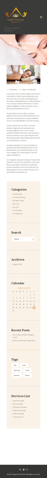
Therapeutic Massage (20, 407)
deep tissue (17, 370)
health (27, 370)
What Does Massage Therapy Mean (24, 341)
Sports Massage (18, 404)
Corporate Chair (18, 417)
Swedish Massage (18, 401)
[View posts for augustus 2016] (13, 288)
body (15, 365)
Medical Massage (18, 414)
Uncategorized (17, 214)
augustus (17, 264)
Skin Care (16, 204)
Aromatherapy (17, 194)
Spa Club (16, 207)
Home (14, 52)
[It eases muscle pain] (23, 74)
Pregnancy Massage (19, 410)
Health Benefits (26, 52)
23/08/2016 (32, 90)
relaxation (16, 375)
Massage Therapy (18, 201)
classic (24, 365)
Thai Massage (17, 210)
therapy (27, 375)
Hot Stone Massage (19, 197)
